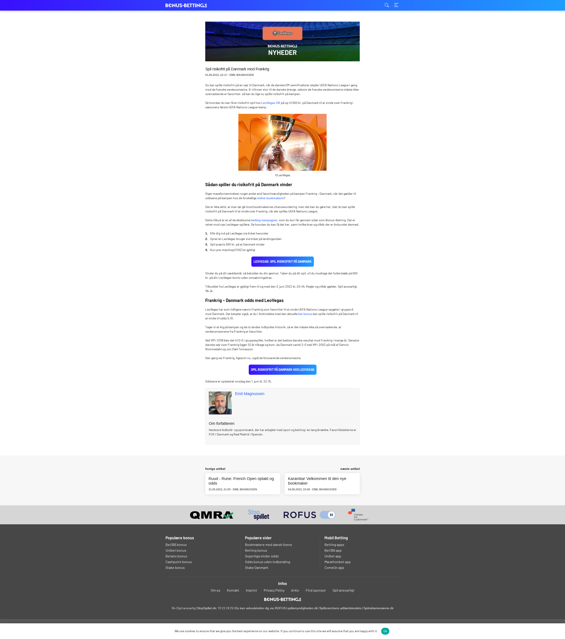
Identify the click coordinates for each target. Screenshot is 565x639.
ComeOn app (334, 567)
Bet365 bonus (176, 544)
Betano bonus (176, 556)
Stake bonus (175, 567)
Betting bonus (256, 550)
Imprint (251, 590)
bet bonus (305, 314)
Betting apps (334, 544)
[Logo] (282, 599)
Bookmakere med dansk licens (268, 544)
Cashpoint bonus (179, 562)
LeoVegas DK (270, 103)
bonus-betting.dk (188, 5)
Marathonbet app (337, 562)
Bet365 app (333, 550)
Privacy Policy (274, 590)
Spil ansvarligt (343, 590)
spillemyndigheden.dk (302, 608)
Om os (215, 590)
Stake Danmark (256, 567)
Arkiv (295, 590)
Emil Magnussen (249, 394)
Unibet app (332, 556)
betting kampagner (264, 220)
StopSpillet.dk (206, 608)
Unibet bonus (176, 550)
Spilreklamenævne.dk (378, 608)
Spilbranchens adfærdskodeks (340, 608)
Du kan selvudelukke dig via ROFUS (260, 608)
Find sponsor (316, 590)
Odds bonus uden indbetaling (267, 562)
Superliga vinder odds (262, 556)
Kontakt (233, 590)
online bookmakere (270, 198)
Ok (385, 631)
